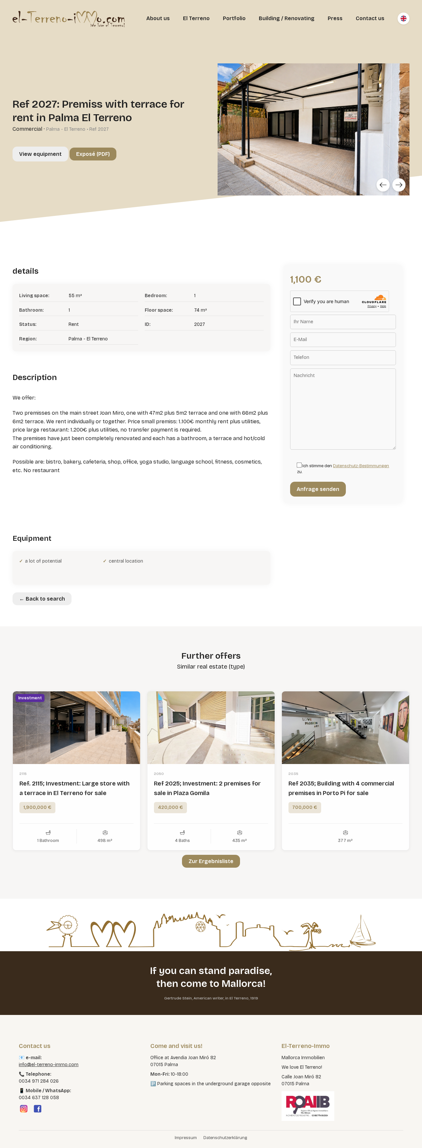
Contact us (370, 18)
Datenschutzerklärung (225, 1137)
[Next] (399, 184)
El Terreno (196, 18)
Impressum (186, 1137)
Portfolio (234, 18)
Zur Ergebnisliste (211, 861)
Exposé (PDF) (93, 154)
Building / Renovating (287, 18)
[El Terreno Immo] (69, 18)
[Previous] (383, 184)
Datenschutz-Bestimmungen (361, 466)
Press (335, 18)
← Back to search (42, 599)
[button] (14, 1133)
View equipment (40, 154)
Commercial (27, 129)
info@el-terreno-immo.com (48, 1064)
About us (158, 18)
